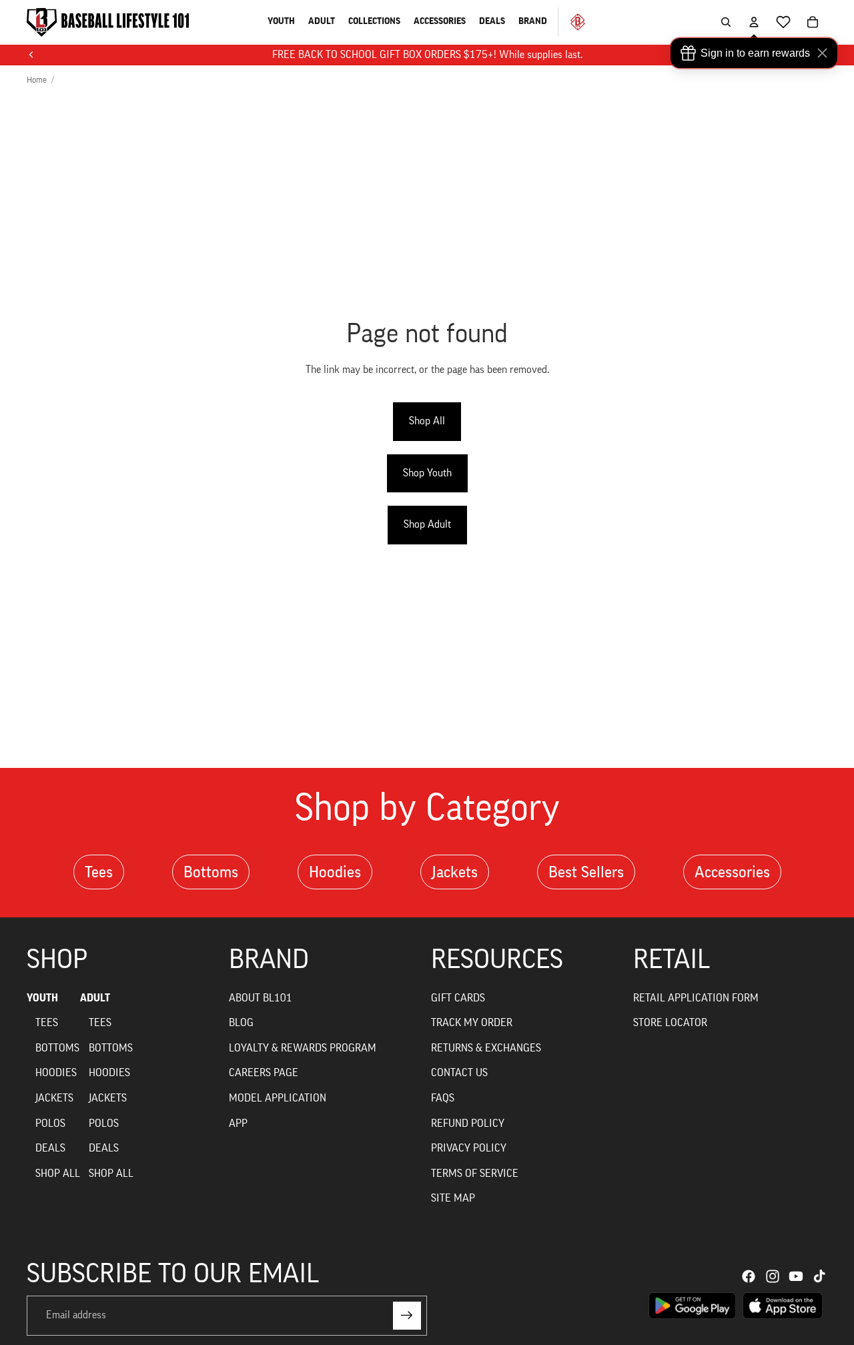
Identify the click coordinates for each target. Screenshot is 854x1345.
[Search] (726, 22)
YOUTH (42, 998)
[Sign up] (407, 1316)
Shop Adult (427, 524)
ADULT (95, 998)
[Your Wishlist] (783, 22)
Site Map (453, 1198)
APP (238, 1123)
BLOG (241, 1022)
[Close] (825, 53)
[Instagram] (773, 1276)
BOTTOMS (57, 1048)
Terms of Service (474, 1173)
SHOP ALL (57, 1173)
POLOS (50, 1123)
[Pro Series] (572, 22)
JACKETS (54, 1098)
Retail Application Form (696, 998)
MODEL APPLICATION (277, 1098)
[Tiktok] (819, 1276)
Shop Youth (427, 473)
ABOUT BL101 (260, 998)
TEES (46, 1022)
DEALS (50, 1148)
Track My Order (471, 1022)
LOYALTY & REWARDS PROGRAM (302, 1048)
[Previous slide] (31, 54)
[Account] (754, 22)
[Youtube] (796, 1276)
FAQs (442, 1098)
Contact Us (459, 1072)
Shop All (427, 421)
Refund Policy (467, 1123)
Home (37, 79)
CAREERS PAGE (263, 1072)
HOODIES (56, 1072)
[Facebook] (749, 1276)
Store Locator (670, 1022)
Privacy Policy (468, 1148)
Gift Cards (458, 998)
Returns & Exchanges (486, 1048)
